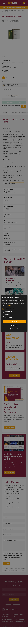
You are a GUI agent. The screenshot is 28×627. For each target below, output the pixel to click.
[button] (14, 329)
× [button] (24, 297)
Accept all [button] (14, 321)
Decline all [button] (14, 325)
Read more (8, 305)
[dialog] (14, 313)
